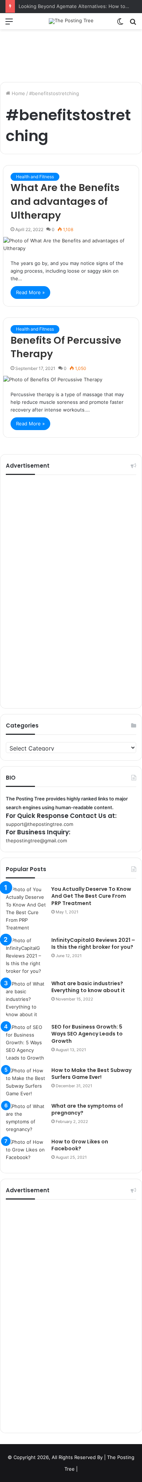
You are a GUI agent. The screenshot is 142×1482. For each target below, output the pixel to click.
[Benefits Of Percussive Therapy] (71, 379)
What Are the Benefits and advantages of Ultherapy (65, 201)
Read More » (30, 292)
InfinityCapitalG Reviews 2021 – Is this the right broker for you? (93, 943)
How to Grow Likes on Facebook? (79, 1145)
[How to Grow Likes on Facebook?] (26, 1152)
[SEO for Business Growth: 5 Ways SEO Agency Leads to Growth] (26, 1042)
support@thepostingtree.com (39, 824)
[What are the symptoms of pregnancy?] (26, 1118)
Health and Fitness (35, 176)
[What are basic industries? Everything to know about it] (26, 999)
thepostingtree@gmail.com (36, 840)
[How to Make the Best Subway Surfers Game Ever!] (26, 1082)
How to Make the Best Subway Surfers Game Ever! (91, 1073)
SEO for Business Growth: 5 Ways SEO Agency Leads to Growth (87, 1034)
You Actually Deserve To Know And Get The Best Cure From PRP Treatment (91, 896)
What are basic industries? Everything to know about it (88, 987)
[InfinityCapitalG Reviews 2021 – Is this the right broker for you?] (26, 956)
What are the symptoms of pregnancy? (87, 1109)
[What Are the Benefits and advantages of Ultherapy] (71, 244)
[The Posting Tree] (71, 21)
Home (17, 93)
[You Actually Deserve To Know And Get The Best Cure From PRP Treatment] (26, 909)
